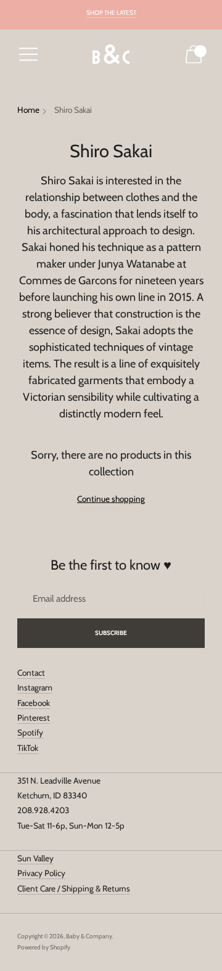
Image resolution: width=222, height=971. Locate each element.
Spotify (30, 732)
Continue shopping (111, 499)
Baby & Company (89, 936)
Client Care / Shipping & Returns (73, 888)
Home (28, 110)
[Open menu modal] (28, 54)
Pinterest (33, 718)
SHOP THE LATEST (111, 13)
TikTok (27, 748)
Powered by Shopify (43, 947)
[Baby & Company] (111, 54)
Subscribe (111, 633)
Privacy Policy (41, 873)
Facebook (33, 703)
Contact (31, 673)
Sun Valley (35, 858)
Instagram (34, 687)
